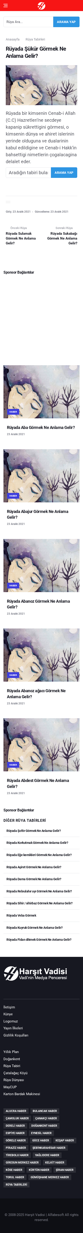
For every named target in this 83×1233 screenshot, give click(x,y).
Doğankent (11, 1059)
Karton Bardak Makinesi (21, 1094)
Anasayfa (13, 39)
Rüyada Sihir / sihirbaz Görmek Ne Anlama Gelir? (39, 903)
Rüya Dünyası (13, 1080)
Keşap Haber (65, 1140)
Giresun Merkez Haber (22, 1162)
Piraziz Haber (16, 1147)
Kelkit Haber (54, 1162)
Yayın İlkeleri (13, 1028)
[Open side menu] (5, 5)
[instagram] (34, 990)
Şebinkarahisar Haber (49, 1147)
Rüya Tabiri (11, 1066)
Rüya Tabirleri (35, 39)
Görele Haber (16, 1140)
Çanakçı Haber (46, 1118)
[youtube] (21, 990)
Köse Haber (14, 1170)
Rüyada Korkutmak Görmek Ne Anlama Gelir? (37, 843)
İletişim (9, 1007)
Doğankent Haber (44, 1125)
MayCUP (10, 1087)
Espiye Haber (15, 1133)
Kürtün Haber (39, 1170)
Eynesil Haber (41, 1133)
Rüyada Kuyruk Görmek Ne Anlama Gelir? (34, 927)
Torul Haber (15, 1177)
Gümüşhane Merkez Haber (50, 1177)
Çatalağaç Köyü (15, 1073)
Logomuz (10, 1021)
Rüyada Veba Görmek (21, 915)
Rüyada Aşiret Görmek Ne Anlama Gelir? (33, 867)
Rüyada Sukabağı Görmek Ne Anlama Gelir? (62, 238)
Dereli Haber (15, 1125)
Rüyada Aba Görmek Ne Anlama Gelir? (41, 427)
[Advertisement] (41, 318)
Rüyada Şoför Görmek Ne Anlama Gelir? (33, 831)
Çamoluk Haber (17, 1118)
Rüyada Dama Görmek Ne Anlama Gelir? (33, 879)
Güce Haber (40, 1140)
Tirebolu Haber (17, 1155)
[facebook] (8, 990)
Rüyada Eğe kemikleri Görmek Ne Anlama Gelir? (38, 855)
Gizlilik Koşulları (15, 1035)
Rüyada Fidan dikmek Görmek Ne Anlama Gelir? (38, 939)
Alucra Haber (16, 1111)
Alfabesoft (56, 1215)
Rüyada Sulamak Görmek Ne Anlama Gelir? (21, 238)
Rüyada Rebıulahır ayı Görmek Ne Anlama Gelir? (39, 891)
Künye (8, 1014)
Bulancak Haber (45, 1111)
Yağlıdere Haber (47, 1155)
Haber (13, 412)
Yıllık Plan (11, 1052)
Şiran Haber (65, 1170)
